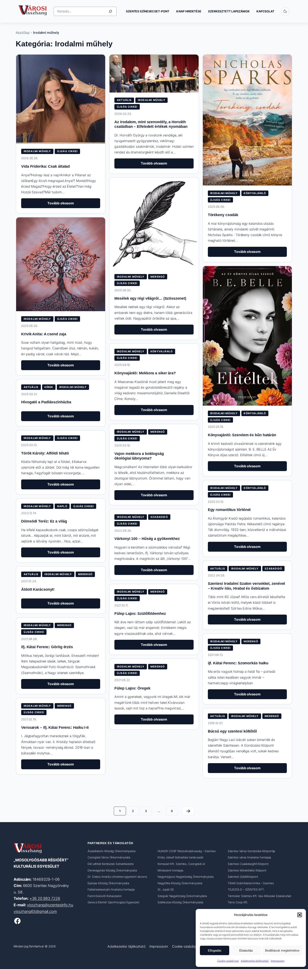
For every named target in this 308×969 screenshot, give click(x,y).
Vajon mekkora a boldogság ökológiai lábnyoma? (139, 456)
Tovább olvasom (68, 204)
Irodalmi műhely (37, 151)
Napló (62, 506)
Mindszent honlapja (170, 870)
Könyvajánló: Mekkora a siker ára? (145, 373)
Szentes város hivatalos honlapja (249, 857)
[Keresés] (110, 11)
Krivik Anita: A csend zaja (43, 334)
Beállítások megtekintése (282, 950)
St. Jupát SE (166, 889)
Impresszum (277, 960)
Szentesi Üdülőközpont (243, 876)
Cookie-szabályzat (228, 960)
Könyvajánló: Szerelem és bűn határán (242, 435)
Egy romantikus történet (229, 510)
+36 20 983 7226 (45, 898)
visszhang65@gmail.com (35, 911)
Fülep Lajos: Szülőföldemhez (140, 613)
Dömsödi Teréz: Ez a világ (44, 521)
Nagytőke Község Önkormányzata (180, 883)
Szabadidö (159, 516)
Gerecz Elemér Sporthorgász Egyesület (113, 902)
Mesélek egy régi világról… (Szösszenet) (150, 298)
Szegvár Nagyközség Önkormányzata (182, 896)
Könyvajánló (255, 193)
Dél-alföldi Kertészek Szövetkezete (111, 864)
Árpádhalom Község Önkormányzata (112, 851)
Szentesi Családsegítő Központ (248, 864)
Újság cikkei (67, 151)
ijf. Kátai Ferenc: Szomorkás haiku (238, 663)
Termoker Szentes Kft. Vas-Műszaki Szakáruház (259, 896)
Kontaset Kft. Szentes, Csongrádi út (181, 864)
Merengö (157, 276)
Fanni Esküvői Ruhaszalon (105, 896)
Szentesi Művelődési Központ (247, 870)
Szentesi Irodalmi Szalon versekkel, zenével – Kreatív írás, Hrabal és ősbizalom (246, 585)
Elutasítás (246, 950)
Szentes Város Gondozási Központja (251, 851)
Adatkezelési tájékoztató (255, 960)
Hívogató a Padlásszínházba (46, 402)
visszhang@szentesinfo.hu (50, 905)
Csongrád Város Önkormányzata (109, 857)
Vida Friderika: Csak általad (45, 166)
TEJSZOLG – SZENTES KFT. (246, 889)
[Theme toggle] (285, 11)
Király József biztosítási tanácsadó (180, 857)
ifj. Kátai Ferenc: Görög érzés (47, 647)
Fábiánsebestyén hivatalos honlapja (111, 889)
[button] (300, 915)
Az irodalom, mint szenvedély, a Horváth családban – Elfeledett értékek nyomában (150, 124)
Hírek (48, 387)
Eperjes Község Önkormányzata (108, 883)
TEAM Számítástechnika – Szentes (251, 883)
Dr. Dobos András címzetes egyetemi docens (117, 876)
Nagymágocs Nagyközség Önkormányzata (186, 876)
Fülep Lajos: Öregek (132, 688)
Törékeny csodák (223, 215)
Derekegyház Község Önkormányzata (112, 870)
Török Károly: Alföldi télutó (45, 453)
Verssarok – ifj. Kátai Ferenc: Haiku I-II (55, 727)
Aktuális (124, 100)
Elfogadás (214, 950)
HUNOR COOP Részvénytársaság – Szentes (186, 851)
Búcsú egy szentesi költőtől (232, 731)
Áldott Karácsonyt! (37, 589)
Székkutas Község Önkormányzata (180, 902)
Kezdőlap (23, 32)
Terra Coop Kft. (238, 902)
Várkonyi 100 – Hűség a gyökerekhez (147, 539)
